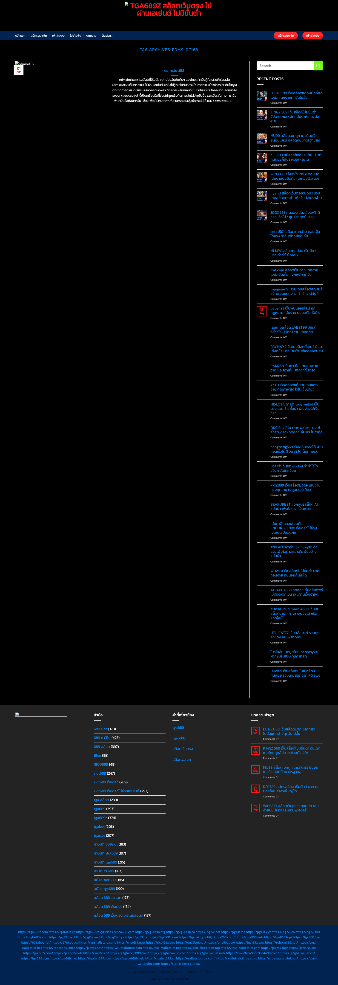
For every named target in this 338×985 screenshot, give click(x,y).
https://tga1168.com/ (163, 937)
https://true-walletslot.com (240, 947)
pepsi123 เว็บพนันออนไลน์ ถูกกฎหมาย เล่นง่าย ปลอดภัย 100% (295, 310)
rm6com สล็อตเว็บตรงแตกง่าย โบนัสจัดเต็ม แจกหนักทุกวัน (294, 272)
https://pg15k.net (307, 931)
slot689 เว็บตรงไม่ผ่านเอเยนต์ (116, 791)
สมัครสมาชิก (39, 35)
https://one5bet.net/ (191, 942)
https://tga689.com (35, 958)
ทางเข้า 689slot (106, 844)
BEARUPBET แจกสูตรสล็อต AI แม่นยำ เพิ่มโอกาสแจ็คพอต (294, 506)
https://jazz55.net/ (89, 947)
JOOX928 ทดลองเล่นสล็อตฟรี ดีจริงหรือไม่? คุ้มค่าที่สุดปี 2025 (295, 214)
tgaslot (99, 835)
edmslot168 (174, 70)
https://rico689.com (119, 931)
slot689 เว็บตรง (106, 782)
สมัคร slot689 (105, 880)
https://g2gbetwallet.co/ (297, 953)
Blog (97, 755)
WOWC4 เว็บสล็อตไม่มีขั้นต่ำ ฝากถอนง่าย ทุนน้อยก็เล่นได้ (294, 573)
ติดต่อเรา (107, 35)
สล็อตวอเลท (181, 759)
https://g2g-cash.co (180, 931)
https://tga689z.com (33, 931)
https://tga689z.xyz (90, 931)
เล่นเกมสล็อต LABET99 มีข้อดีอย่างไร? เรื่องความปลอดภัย (293, 329)
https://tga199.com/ (250, 942)
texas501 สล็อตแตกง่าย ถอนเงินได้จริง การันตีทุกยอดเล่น (295, 233)
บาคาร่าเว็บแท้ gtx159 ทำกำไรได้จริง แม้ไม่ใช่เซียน (294, 468)
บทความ (91, 35)
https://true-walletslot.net (162, 947)
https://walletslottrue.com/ (196, 958)
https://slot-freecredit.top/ (181, 963)
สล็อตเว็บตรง (182, 748)
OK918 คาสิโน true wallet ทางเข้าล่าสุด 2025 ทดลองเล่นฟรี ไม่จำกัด (296, 430)
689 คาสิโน (102, 737)
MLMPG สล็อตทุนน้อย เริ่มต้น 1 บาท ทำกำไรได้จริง (293, 253)
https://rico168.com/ (160, 942)
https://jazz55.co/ (96, 953)
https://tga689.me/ (63, 958)
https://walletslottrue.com (123, 947)
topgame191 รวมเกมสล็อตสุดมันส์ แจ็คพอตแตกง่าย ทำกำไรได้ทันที (296, 291)
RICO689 (101, 764)
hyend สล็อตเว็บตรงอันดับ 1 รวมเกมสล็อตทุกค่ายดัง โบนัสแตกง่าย (296, 195)
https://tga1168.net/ (249, 937)
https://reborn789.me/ (59, 947)
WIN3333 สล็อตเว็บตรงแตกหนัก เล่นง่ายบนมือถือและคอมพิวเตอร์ (295, 176)
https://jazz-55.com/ (38, 953)
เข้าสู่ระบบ (58, 35)
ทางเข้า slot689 (106, 853)
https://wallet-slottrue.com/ (237, 958)
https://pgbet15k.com (32, 937)
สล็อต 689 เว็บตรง (108, 906)
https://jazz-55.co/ (302, 947)
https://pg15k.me (233, 931)
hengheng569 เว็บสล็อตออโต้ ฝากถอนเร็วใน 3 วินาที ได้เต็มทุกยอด (296, 449)
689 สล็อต (102, 746)
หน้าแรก (20, 35)
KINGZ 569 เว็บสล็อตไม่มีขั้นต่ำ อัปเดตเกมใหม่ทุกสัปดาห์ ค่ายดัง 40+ (294, 116)
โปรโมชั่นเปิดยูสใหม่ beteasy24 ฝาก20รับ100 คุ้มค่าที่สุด (294, 654)
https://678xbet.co (65, 942)
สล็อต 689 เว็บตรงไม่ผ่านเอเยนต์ (118, 915)
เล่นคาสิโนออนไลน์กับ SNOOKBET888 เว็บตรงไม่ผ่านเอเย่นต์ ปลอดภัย (293, 528)
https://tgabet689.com (94, 958)
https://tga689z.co (62, 931)
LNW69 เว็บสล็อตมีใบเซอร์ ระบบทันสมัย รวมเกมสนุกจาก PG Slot (295, 673)
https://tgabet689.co (160, 958)
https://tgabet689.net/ (128, 958)
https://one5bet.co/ (221, 942)
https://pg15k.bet (208, 931)
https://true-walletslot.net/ (278, 958)
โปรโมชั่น (75, 35)
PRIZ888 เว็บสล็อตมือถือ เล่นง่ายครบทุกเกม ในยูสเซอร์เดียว (295, 487)
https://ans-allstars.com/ (98, 942)
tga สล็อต (101, 799)
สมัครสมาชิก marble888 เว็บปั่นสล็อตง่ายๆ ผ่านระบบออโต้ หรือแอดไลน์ (294, 613)
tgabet (99, 826)
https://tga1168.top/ (278, 937)
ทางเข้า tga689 (105, 862)
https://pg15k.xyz (258, 931)
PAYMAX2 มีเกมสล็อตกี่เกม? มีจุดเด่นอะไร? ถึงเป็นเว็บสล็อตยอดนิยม (296, 349)
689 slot (100, 729)
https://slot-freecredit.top (201, 947)
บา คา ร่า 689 (104, 871)
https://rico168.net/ (131, 942)
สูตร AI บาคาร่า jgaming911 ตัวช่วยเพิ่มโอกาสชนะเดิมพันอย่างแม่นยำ (293, 551)
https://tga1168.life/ (307, 937)
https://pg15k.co (283, 931)
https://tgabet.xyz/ (192, 937)
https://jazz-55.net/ (68, 953)
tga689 (99, 808)
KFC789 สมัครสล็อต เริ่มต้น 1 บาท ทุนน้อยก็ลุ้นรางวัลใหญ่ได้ (295, 157)
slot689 (100, 773)
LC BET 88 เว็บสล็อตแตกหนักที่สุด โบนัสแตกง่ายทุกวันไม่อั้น (296, 95)
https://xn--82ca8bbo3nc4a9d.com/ (252, 953)
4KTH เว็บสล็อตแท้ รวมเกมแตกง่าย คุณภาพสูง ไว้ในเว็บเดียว (294, 387)
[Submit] (318, 65)
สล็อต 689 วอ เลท (107, 897)
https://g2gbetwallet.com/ (169, 953)
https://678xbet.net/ (36, 942)
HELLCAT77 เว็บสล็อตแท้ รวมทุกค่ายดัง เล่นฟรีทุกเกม (295, 635)
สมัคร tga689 (104, 888)
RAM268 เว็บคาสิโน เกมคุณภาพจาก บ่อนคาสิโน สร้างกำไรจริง (294, 368)
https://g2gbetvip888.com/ (129, 953)
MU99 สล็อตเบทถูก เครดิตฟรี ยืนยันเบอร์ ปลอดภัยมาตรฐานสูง (295, 137)
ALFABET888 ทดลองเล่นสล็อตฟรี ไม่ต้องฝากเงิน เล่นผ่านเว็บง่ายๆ (296, 592)
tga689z (100, 817)
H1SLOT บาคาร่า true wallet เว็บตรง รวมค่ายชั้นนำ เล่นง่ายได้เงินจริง (295, 408)
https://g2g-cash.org (150, 931)
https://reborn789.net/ (281, 942)
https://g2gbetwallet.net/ (207, 953)
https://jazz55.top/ (274, 947)
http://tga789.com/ (221, 937)
